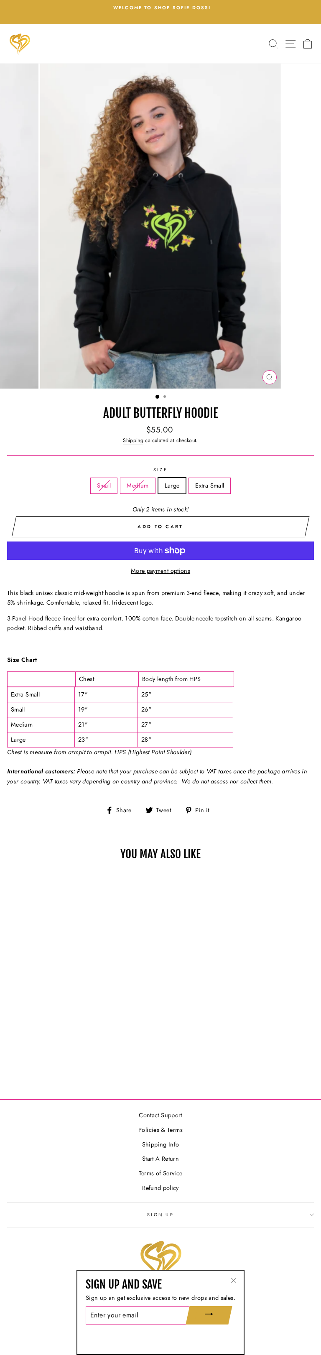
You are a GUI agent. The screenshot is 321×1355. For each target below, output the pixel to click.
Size (160, 469)
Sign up (160, 1214)
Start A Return (160, 1158)
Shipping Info (160, 1144)
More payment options (160, 571)
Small (104, 485)
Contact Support (160, 1115)
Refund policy (160, 1188)
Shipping (133, 440)
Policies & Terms (160, 1130)
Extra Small (209, 485)
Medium (137, 485)
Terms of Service (161, 1173)
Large (172, 485)
